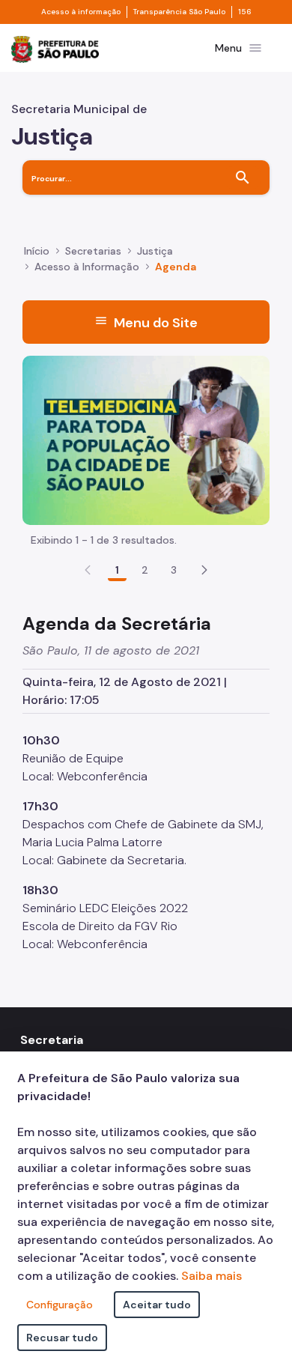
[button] (204, 570)
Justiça (155, 251)
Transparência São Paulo (179, 12)
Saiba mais (211, 1276)
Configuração (59, 1304)
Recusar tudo (62, 1337)
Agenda (175, 266)
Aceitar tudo (157, 1304)
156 (245, 12)
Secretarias (93, 251)
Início (36, 251)
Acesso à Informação (86, 266)
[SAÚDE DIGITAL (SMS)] (146, 439)
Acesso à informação (81, 12)
